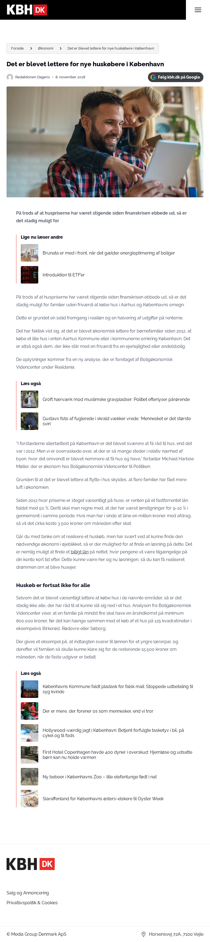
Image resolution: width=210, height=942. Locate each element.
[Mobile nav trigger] (197, 9)
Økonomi (45, 48)
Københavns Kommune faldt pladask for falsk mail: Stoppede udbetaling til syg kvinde (118, 689)
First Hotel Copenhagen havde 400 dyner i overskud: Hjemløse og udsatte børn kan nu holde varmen (117, 755)
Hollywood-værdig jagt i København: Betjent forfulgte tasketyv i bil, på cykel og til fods (113, 733)
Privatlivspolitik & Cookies (32, 902)
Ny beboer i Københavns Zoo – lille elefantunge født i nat (100, 776)
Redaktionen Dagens (32, 77)
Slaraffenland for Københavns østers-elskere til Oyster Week (103, 798)
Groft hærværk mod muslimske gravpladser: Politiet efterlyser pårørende (116, 399)
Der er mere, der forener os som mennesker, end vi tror (98, 711)
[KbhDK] (96, 10)
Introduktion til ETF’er (64, 275)
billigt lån (80, 551)
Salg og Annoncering (28, 892)
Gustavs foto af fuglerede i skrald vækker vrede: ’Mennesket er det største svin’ (117, 421)
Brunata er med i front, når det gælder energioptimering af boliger (109, 253)
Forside (17, 48)
